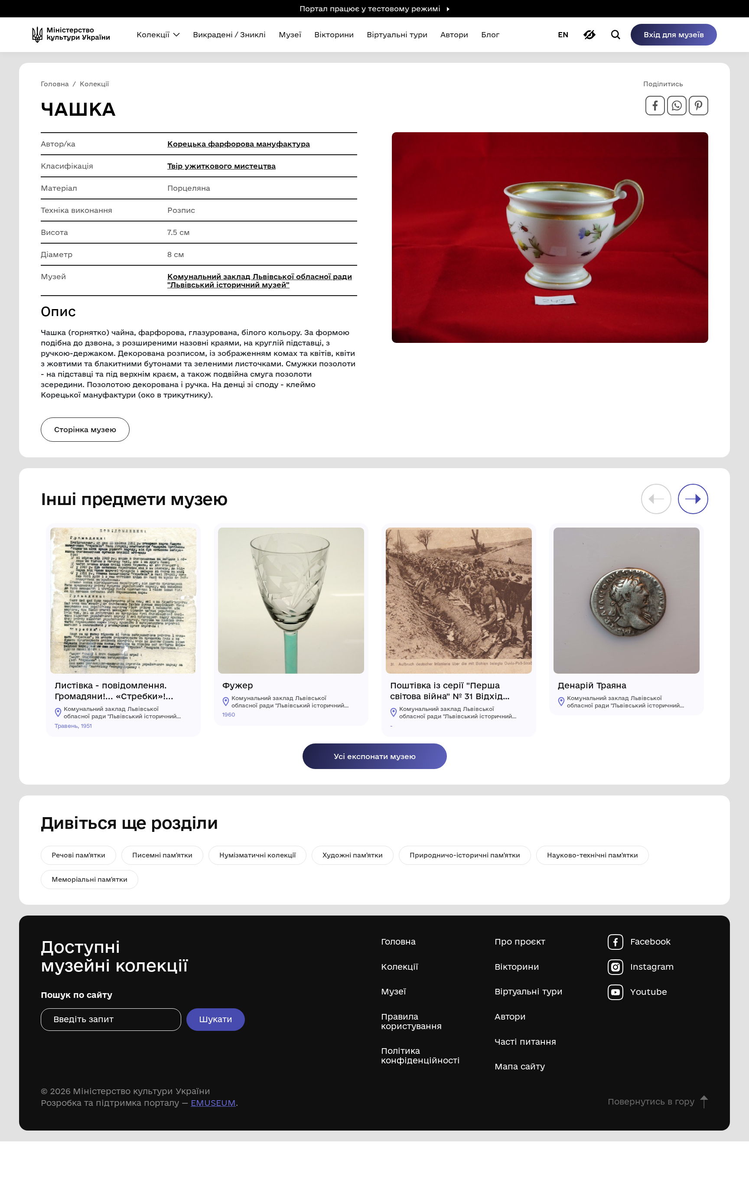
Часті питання (525, 1041)
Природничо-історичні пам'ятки (465, 855)
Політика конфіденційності (420, 1055)
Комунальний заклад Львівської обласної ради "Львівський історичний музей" (259, 280)
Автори (510, 1016)
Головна (398, 941)
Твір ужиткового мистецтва (221, 166)
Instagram (652, 966)
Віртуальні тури (529, 991)
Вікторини (517, 966)
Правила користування (411, 1021)
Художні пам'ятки (352, 855)
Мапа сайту (520, 1066)
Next (693, 499)
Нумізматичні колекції (257, 855)
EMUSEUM (213, 1103)
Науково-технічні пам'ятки (592, 855)
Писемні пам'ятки (162, 855)
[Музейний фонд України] (74, 35)
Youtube (648, 992)
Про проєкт (520, 941)
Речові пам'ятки (78, 855)
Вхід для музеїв (674, 34)
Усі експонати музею (375, 756)
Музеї (393, 991)
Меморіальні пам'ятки (89, 879)
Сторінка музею (85, 429)
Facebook (650, 941)
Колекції (399, 966)
